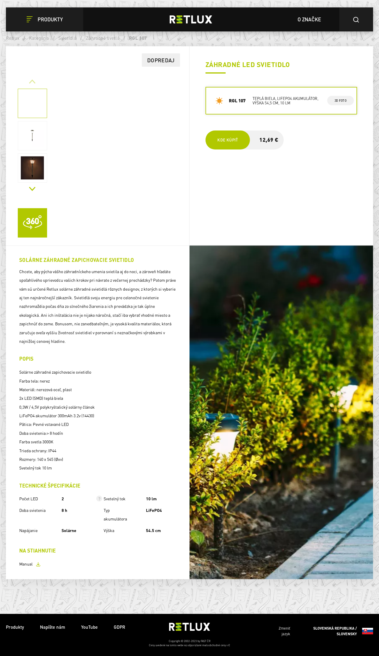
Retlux (13, 38)
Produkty (15, 627)
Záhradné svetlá (103, 38)
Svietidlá (67, 38)
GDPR (119, 627)
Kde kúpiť (227, 139)
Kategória (39, 38)
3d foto (340, 100)
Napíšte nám (52, 627)
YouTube (89, 627)
